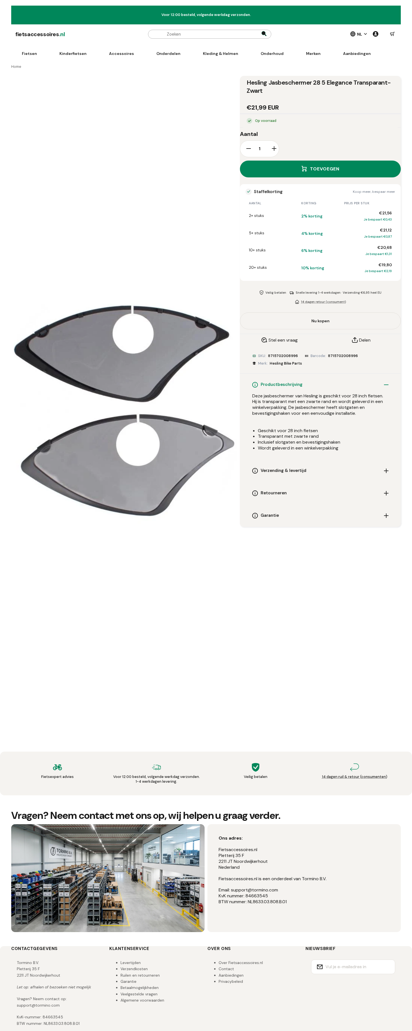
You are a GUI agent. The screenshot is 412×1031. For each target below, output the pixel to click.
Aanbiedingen (231, 975)
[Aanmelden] (387, 967)
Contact (226, 968)
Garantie (128, 981)
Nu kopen (320, 320)
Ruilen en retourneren (140, 975)
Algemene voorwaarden (142, 1000)
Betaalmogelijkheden (140, 987)
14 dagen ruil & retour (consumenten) (354, 776)
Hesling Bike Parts (286, 363)
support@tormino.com (38, 1005)
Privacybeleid (231, 981)
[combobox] (210, 34)
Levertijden (131, 962)
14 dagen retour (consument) (323, 301)
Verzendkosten (134, 968)
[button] (392, 34)
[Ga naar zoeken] (264, 34)
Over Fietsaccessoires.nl (241, 962)
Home (16, 66)
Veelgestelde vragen (139, 994)
